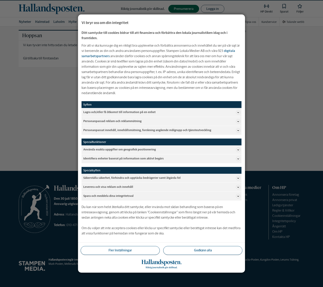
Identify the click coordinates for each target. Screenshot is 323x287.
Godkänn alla (203, 250)
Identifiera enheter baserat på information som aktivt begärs (123, 158)
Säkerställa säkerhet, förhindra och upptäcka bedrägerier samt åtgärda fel (132, 178)
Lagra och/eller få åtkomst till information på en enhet (119, 112)
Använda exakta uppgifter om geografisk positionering (119, 149)
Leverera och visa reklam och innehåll (108, 187)
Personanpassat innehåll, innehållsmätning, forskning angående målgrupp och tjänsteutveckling (147, 130)
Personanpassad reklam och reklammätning (112, 121)
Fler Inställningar (120, 250)
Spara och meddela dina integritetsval (108, 196)
